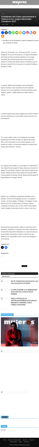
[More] (2, 36)
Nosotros (31, 440)
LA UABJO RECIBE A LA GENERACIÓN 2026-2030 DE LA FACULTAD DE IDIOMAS (24, 292)
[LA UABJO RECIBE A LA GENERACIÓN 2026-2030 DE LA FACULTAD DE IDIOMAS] (5, 292)
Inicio (4, 440)
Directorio (26, 442)
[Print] (34, 32)
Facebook (5, 417)
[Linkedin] (9, 32)
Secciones (25, 440)
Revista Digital (13, 442)
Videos (20, 442)
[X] (6, 32)
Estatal (3, 13)
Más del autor (6, 276)
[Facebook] (2, 32)
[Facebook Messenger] (23, 32)
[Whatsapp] (13, 32)
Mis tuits (3, 430)
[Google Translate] (31, 32)
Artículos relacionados (8, 274)
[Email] (16, 32)
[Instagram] (27, 32)
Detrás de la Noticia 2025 (14, 440)
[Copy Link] (20, 32)
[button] (36, 2)
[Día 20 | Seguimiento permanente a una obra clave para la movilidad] (5, 283)
